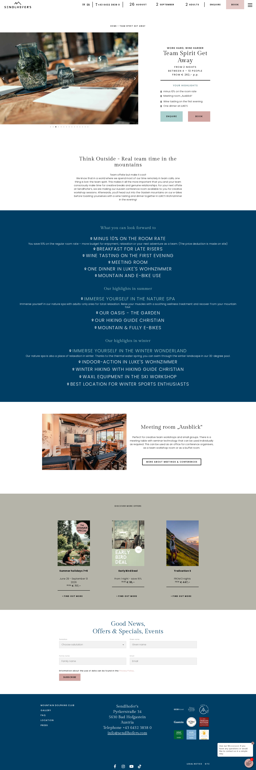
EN (88, 4)
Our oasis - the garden (129, 313)
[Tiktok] (139, 766)
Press (44, 725)
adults (194, 4)
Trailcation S (182, 571)
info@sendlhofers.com (127, 733)
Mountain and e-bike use (129, 275)
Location (47, 720)
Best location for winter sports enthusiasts (129, 384)
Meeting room (130, 262)
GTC (207, 764)
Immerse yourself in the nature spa (129, 299)
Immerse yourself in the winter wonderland (130, 351)
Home (113, 26)
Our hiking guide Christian (129, 320)
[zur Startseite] (17, 5)
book (235, 4)
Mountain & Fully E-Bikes (129, 327)
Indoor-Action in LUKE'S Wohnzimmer (129, 362)
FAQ (43, 715)
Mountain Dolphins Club (58, 705)
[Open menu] (250, 4)
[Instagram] (123, 766)
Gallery (46, 710)
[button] (3, 78)
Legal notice (194, 764)
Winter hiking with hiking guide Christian (130, 369)
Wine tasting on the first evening (130, 255)
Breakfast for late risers (130, 249)
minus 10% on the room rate (130, 238)
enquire (215, 4)
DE (83, 4)
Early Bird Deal (128, 571)
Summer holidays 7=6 (73, 571)
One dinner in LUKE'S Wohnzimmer (130, 269)
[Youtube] (131, 766)
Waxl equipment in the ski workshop (130, 376)
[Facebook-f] (115, 766)
